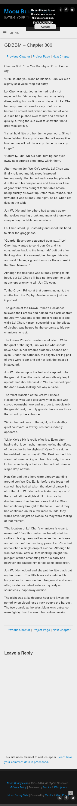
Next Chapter (62, 56)
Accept (45, 27)
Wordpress (60, 787)
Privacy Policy (18, 787)
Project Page (41, 56)
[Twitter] (72, 10)
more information (43, 21)
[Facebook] (65, 10)
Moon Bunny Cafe (17, 783)
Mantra (47, 787)
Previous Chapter (18, 56)
